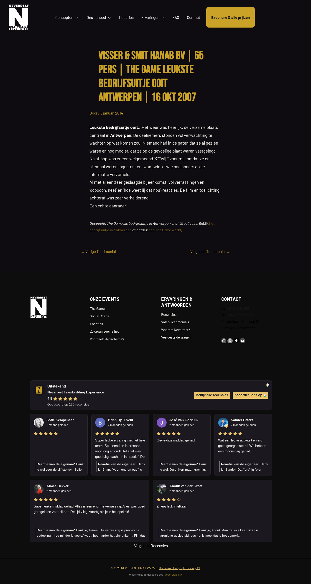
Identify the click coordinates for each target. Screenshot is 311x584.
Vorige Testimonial (98, 251)
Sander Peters (242, 420)
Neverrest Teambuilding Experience (75, 392)
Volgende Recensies (151, 546)
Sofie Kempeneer (60, 420)
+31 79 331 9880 (238, 308)
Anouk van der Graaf (185, 486)
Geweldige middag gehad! (176, 440)
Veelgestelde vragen (176, 337)
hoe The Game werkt (164, 230)
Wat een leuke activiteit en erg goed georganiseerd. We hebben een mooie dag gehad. (242, 445)
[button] (76, 17)
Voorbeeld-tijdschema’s (107, 339)
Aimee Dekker (57, 486)
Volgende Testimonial (210, 251)
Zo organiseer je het (104, 331)
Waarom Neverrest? (175, 330)
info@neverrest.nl (240, 315)
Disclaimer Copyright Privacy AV (179, 568)
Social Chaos (99, 316)
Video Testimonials (175, 322)
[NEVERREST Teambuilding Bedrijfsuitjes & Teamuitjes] (18, 16)
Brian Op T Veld (120, 420)
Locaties (96, 324)
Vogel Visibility (173, 574)
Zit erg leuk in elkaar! (172, 506)
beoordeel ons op (248, 395)
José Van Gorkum (183, 420)
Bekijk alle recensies (212, 395)
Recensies (168, 314)
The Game (97, 308)
